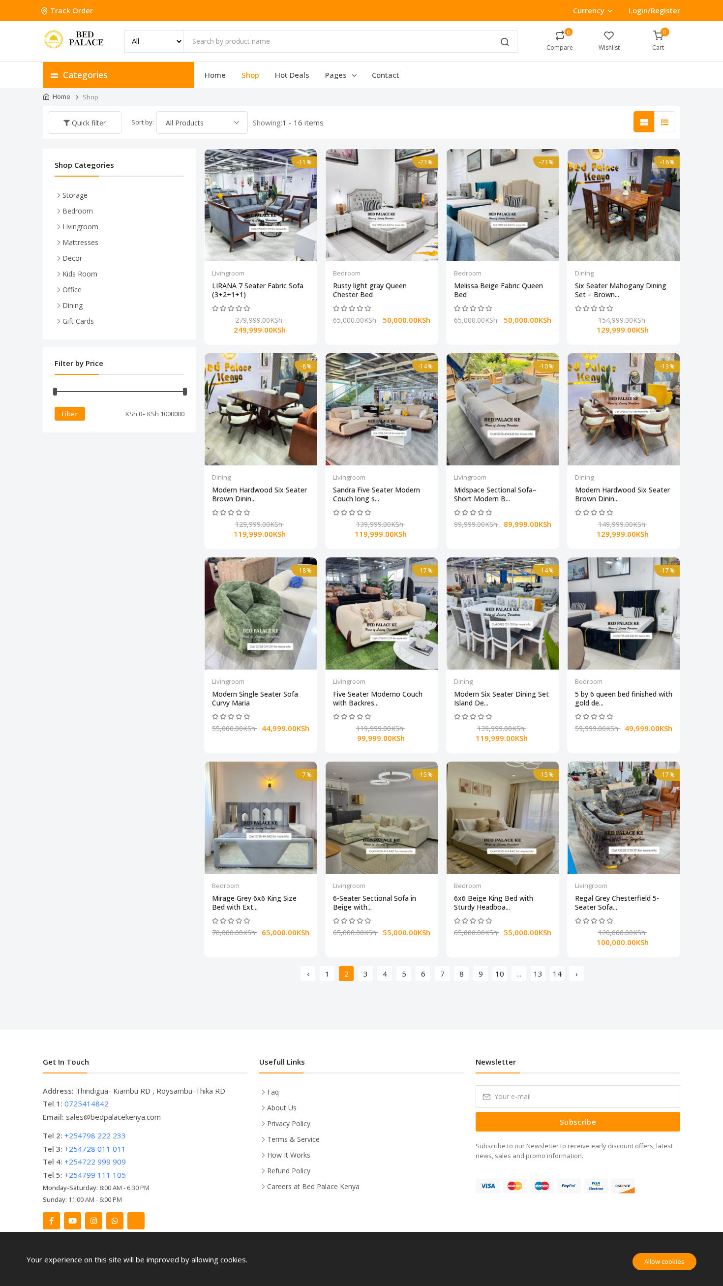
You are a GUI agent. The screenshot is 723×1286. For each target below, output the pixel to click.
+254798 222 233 (95, 1135)
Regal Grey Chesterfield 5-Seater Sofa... (617, 903)
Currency (588, 10)
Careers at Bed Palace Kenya (313, 1186)
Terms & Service (293, 1139)
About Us (282, 1107)
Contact (385, 75)
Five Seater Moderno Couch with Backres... (377, 698)
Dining (584, 273)
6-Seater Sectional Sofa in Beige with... (374, 903)
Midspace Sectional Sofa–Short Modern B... (495, 494)
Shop (250, 75)
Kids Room (79, 273)
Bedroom (347, 273)
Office (72, 289)
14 (557, 974)
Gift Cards (78, 321)
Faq (273, 1092)
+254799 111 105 (95, 1175)
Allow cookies (664, 1261)
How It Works (288, 1155)
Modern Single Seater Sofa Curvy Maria (255, 698)
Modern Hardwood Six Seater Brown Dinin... (259, 494)
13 (538, 974)
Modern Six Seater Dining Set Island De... (501, 698)
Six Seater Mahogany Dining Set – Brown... (620, 290)
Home (215, 75)
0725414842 (86, 1103)
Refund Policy (288, 1170)
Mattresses (80, 242)
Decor (72, 258)
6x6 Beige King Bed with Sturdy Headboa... (493, 903)
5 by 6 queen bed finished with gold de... (623, 698)
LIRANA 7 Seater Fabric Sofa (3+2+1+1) (257, 290)
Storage (75, 195)
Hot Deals (292, 75)
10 (499, 974)
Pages (337, 75)
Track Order (71, 10)
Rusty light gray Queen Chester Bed (370, 290)
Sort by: (142, 122)
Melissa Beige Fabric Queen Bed (498, 290)
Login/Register (654, 10)
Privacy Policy (288, 1123)
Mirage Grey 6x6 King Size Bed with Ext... (254, 903)
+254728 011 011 (95, 1149)
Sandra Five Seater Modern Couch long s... (376, 494)
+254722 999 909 (95, 1161)
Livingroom (228, 273)
